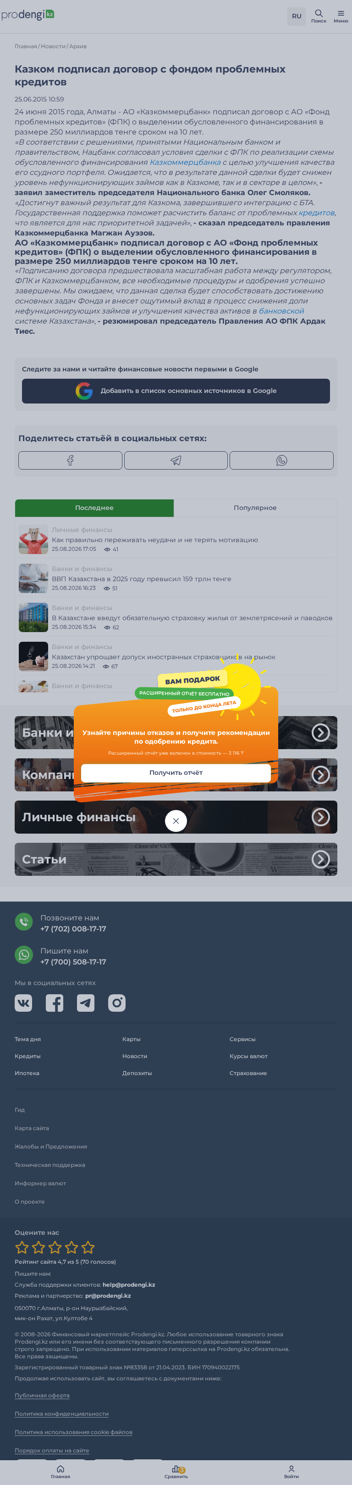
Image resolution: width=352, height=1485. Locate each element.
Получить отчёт (176, 772)
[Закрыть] (176, 821)
